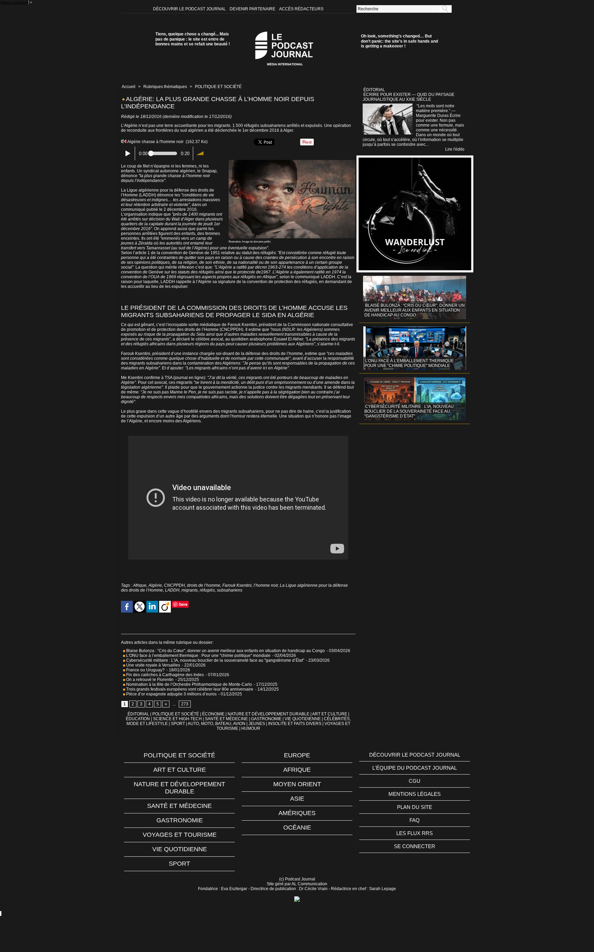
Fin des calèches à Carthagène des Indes (165, 674)
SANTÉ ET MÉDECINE (226, 718)
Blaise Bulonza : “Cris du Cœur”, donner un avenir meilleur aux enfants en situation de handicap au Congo (225, 650)
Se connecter (414, 846)
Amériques (297, 813)
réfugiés (207, 590)
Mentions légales (414, 794)
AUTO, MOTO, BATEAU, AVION (216, 723)
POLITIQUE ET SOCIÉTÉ (218, 86)
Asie (297, 798)
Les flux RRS (414, 833)
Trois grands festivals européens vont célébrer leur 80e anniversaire (189, 689)
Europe (297, 755)
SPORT (178, 723)
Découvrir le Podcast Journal (190, 9)
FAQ (414, 820)
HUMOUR (250, 728)
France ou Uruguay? (145, 670)
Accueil (128, 86)
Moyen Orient (297, 784)
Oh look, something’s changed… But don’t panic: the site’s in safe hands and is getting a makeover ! (399, 41)
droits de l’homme (203, 585)
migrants (190, 590)
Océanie (297, 827)
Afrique (139, 585)
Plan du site (414, 807)
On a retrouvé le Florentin (149, 679)
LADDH (172, 590)
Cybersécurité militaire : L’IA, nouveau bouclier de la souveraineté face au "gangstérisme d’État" (214, 660)
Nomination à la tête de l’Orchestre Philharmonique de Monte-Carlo (189, 684)
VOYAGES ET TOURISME (180, 834)
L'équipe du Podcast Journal (414, 768)
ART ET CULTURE (329, 714)
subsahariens (229, 590)
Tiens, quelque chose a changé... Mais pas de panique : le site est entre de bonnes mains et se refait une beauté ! (192, 39)
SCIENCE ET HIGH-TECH (178, 718)
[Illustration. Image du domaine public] (292, 162)
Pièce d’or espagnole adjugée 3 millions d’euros (171, 694)
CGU (414, 781)
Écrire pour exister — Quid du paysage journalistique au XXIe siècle (408, 97)
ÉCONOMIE (213, 714)
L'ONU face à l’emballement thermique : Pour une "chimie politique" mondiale (198, 655)
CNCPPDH (174, 585)
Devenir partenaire (253, 9)
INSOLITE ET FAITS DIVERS (294, 723)
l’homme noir (266, 585)
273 (184, 704)
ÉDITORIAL (138, 714)
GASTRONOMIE (266, 718)
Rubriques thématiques (165, 86)
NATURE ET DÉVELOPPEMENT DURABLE (268, 714)
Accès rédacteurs (301, 9)
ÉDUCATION (138, 718)
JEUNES (257, 723)
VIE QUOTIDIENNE (303, 718)
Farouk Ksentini (237, 585)
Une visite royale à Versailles (152, 665)
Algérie (155, 585)
